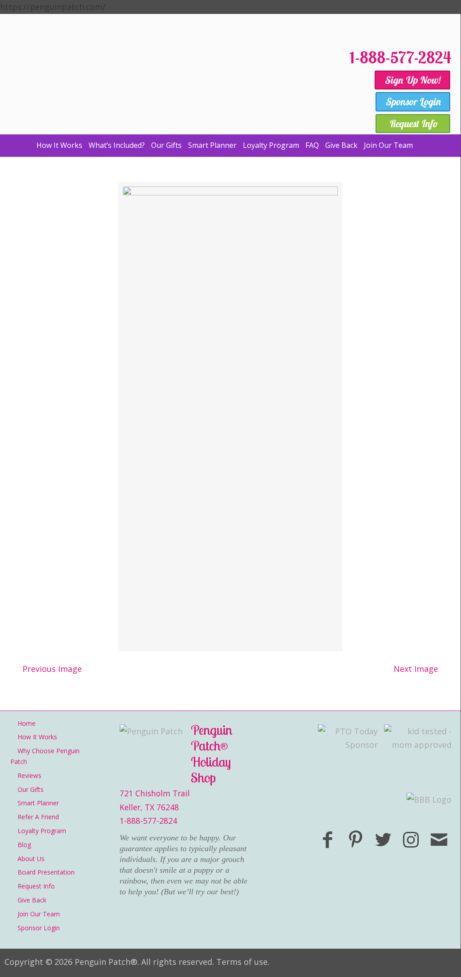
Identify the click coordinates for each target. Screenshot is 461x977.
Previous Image (52, 668)
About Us (31, 858)
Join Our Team (39, 914)
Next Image (416, 668)
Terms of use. (242, 961)
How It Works (37, 737)
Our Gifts (31, 789)
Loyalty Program (42, 830)
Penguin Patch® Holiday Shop (174, 86)
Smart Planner (38, 803)
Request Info (36, 886)
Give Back (32, 900)
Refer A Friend (38, 817)
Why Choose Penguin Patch (45, 756)
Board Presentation (46, 872)
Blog (24, 844)
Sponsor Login (39, 928)
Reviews (29, 775)
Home (27, 723)
